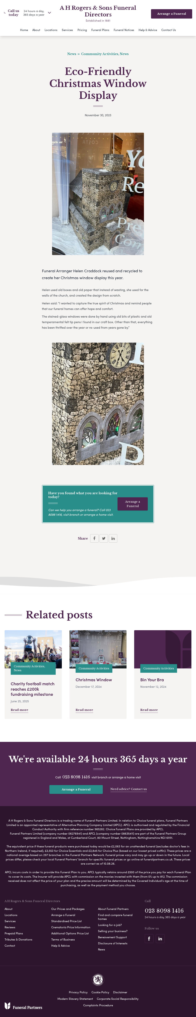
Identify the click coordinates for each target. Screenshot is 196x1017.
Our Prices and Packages (68, 909)
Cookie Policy (100, 992)
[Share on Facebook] (94, 538)
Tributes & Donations (18, 939)
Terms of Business (63, 939)
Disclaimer (120, 992)
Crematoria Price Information (70, 927)
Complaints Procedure (98, 1005)
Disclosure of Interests (112, 943)
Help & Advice (148, 30)
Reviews (10, 927)
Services (67, 30)
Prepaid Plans (14, 933)
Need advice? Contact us (128, 789)
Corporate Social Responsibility (118, 999)
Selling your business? (112, 931)
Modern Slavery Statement (75, 999)
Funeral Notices (124, 30)
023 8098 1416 (76, 777)
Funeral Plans (100, 30)
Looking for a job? (110, 925)
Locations (51, 30)
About (36, 30)
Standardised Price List (66, 921)
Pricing (82, 30)
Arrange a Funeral (132, 504)
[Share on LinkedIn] (113, 538)
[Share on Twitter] (104, 538)
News (101, 949)
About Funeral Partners (113, 909)
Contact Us (168, 30)
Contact (10, 945)
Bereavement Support (112, 937)
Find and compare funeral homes (115, 917)
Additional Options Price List (70, 933)
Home (24, 30)
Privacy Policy (78, 992)
